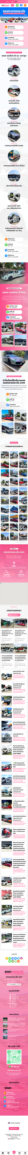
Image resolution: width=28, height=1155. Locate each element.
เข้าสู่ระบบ (12, 1)
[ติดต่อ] (14, 1152)
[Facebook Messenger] (15, 958)
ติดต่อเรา (7, 1)
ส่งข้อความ (11, 43)
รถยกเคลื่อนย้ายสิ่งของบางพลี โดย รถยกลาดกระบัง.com (18, 686)
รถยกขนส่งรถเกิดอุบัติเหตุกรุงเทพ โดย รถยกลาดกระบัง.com (19, 818)
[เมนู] (8, 1153)
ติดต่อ (14, 1154)
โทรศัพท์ (7, 574)
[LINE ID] (20, 571)
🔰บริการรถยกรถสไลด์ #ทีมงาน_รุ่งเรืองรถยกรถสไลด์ (19, 765)
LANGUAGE (19, 1)
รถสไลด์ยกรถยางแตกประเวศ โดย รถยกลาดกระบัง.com (18, 711)
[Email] (12, 961)
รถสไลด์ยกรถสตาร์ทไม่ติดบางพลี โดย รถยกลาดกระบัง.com (19, 880)
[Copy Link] (6, 958)
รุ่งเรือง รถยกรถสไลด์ (13, 39)
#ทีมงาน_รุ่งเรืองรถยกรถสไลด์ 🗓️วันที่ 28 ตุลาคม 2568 (19, 831)
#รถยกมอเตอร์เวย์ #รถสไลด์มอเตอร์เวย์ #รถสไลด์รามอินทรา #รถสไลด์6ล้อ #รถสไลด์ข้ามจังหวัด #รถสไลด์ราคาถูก (19, 846)
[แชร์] (20, 1153)
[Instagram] (21, 958)
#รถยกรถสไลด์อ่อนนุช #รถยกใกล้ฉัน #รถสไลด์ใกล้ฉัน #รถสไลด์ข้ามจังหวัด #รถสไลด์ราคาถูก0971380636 (19, 750)
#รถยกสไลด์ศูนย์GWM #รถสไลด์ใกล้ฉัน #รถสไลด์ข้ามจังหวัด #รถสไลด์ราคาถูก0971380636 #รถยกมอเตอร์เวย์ (19, 863)
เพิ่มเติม (25, 1154)
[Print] (18, 961)
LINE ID (10, 32)
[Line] (9, 958)
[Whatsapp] (9, 961)
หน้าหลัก (3, 1154)
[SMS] (15, 961)
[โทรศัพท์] (7, 571)
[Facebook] (12, 958)
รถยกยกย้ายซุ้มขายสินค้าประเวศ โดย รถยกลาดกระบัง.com (16, 1035)
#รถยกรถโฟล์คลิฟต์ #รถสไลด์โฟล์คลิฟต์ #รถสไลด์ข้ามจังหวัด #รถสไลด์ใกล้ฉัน (7, 658)
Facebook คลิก (10, 1101)
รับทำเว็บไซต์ (17, 1139)
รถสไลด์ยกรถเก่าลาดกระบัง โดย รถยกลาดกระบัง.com (18, 790)
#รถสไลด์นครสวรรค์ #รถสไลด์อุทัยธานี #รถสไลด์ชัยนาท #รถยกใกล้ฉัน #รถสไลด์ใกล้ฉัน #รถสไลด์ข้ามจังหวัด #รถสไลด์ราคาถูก (17, 1025)
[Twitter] (18, 958)
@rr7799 (10, 33)
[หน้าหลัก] (3, 1153)
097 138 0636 (11, 28)
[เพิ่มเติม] (25, 1153)
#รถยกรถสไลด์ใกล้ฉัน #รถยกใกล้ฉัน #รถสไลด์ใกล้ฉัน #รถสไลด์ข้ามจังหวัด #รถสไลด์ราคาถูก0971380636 (16, 1019)
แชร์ (19, 1154)
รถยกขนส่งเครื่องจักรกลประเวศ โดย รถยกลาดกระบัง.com (16, 1030)
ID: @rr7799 (10, 1098)
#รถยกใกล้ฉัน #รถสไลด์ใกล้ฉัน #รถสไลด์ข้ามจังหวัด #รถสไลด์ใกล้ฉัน (7, 632)
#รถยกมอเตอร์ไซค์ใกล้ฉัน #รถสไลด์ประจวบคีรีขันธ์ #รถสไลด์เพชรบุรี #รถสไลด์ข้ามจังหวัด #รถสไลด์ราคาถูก (19, 938)
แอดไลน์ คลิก (9, 1097)
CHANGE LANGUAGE (15, 1123)
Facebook (11, 38)
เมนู (8, 1154)
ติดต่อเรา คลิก (13, 306)
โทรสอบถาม (11, 27)
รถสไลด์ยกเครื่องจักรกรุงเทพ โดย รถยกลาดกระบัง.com (18, 908)
